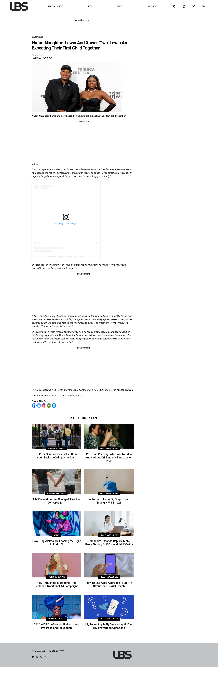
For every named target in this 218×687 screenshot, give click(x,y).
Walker (38, 55)
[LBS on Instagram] (184, 6)
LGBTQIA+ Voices (55, 6)
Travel (120, 6)
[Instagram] (44, 405)
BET (38, 163)
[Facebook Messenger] (54, 405)
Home (34, 37)
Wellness (152, 6)
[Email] (49, 405)
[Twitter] (39, 405)
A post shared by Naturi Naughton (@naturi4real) (66, 257)
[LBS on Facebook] (174, 6)
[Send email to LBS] (203, 6)
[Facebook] (34, 405)
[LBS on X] (194, 6)
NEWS (40, 37)
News (90, 6)
